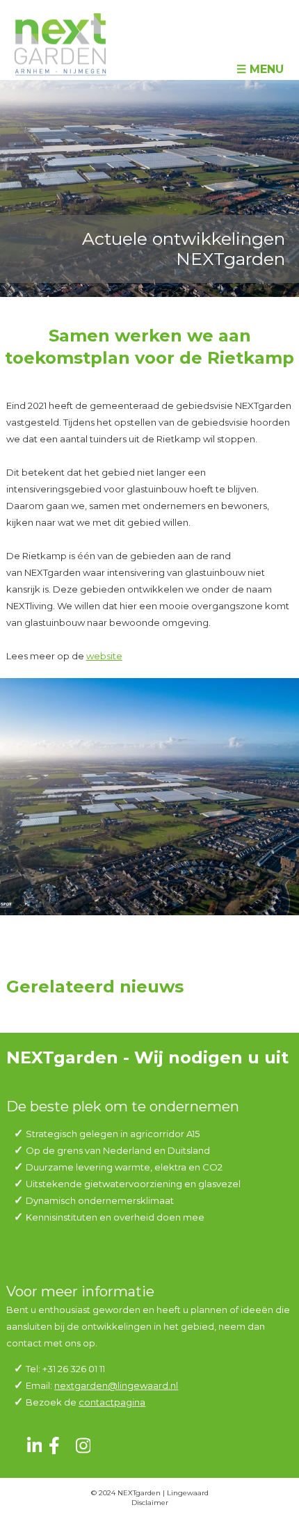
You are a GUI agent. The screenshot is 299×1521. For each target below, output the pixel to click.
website (104, 655)
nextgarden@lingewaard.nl (116, 1385)
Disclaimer (149, 1502)
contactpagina (112, 1402)
